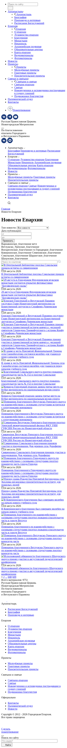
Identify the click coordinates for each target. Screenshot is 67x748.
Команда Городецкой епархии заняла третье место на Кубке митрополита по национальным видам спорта (30, 397)
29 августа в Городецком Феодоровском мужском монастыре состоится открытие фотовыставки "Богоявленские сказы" (28, 295)
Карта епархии (45, 165)
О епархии (14, 159)
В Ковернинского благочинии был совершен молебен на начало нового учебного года (32, 510)
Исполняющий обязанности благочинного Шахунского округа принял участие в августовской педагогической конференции (32, 571)
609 (14, 577)
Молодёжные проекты (20, 177)
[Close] (2, 735)
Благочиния (51, 159)
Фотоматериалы (36, 168)
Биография (14, 150)
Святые (32, 185)
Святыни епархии (18, 185)
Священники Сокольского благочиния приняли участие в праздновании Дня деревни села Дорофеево (33, 454)
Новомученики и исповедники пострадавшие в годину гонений (34, 187)
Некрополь (27, 162)
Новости (12, 171)
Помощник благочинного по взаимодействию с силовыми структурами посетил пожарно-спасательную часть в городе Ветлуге (32, 529)
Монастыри (14, 162)
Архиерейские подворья (47, 162)
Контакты (13, 197)
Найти (8, 745)
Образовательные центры (22, 165)
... (6, 577)
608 (10, 577)
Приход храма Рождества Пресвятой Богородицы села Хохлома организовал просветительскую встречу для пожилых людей (31, 494)
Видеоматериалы (17, 168)
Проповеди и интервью (33, 150)
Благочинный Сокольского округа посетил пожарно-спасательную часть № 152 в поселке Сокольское (30, 382)
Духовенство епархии (32, 159)
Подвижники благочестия (22, 191)
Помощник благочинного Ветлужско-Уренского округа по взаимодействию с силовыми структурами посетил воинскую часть (32, 550)
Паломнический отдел (20, 194)
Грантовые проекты (44, 177)
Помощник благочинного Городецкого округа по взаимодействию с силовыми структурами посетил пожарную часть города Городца (29, 473)
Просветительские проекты (23, 180)
